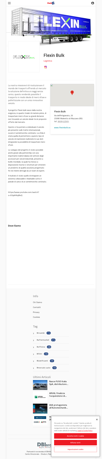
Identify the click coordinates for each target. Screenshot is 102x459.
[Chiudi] (97, 419)
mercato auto (47, 367)
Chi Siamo (37, 302)
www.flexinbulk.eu (62, 127)
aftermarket (46, 339)
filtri (43, 353)
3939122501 (63, 121)
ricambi (44, 332)
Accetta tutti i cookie (75, 436)
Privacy (36, 312)
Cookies (36, 317)
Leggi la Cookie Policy (84, 430)
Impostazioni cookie (75, 449)
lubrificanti (45, 360)
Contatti (37, 307)
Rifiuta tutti (75, 442)
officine (44, 346)
